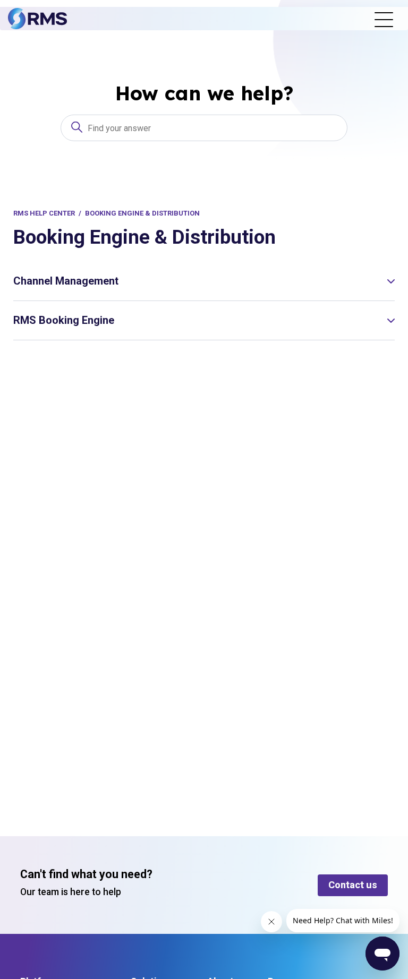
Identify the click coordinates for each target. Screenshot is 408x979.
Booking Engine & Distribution (142, 213)
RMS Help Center (44, 213)
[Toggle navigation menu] (384, 18)
